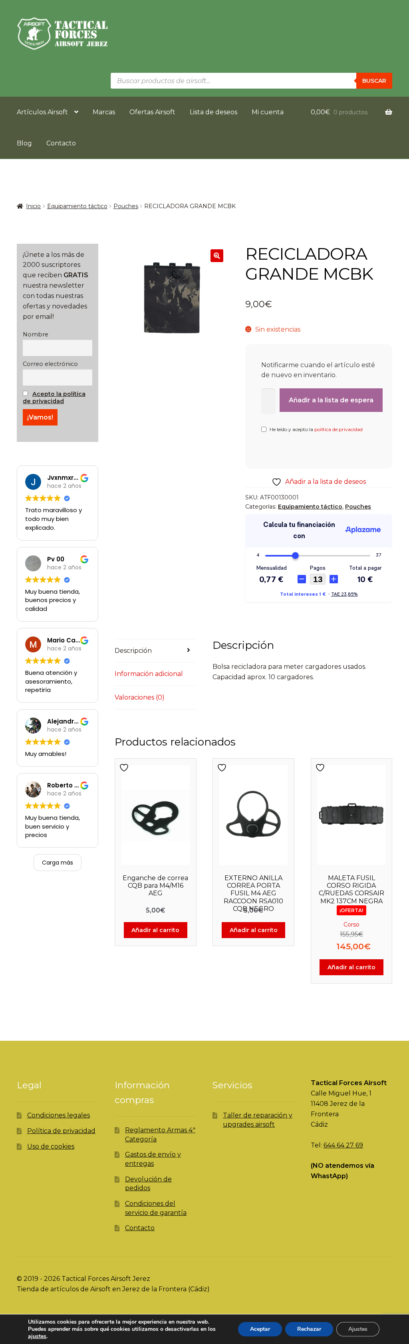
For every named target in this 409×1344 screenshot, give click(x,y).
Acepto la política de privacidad (54, 397)
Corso (351, 924)
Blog (24, 143)
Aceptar (260, 1329)
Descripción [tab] (133, 650)
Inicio (33, 206)
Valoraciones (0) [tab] (140, 697)
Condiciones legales (58, 1115)
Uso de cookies (50, 1146)
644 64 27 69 (343, 1145)
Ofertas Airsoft (152, 112)
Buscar (374, 80)
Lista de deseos (213, 112)
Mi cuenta (268, 112)
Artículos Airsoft (42, 112)
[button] (216, 255)
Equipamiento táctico (77, 206)
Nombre (35, 334)
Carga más (57, 863)
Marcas (104, 112)
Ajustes (357, 1329)
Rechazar (309, 1329)
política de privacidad (338, 429)
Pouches (125, 206)
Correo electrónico (50, 364)
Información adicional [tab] (149, 674)
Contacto (61, 143)
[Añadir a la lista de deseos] (125, 768)
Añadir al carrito (155, 930)
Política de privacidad (61, 1131)
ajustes (37, 1336)
